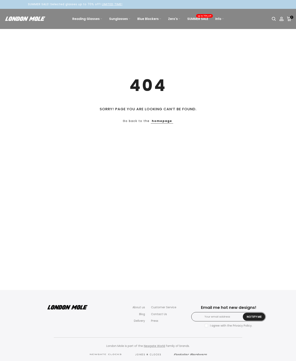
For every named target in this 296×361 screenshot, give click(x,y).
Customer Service (163, 307)
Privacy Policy (242, 326)
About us (138, 307)
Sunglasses (118, 19)
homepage (162, 121)
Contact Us (159, 314)
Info (218, 19)
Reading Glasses (86, 19)
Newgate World (154, 346)
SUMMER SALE (199, 18)
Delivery (139, 321)
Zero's (173, 19)
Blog (142, 314)
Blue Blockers (148, 19)
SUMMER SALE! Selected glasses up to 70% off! (70, 4)
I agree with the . (231, 326)
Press (154, 321)
